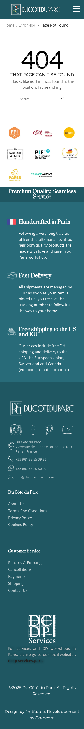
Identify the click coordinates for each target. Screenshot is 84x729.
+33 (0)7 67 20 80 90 (31, 468)
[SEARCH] (63, 99)
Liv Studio (35, 711)
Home (9, 25)
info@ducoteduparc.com (35, 477)
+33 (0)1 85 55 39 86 (31, 459)
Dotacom (45, 718)
